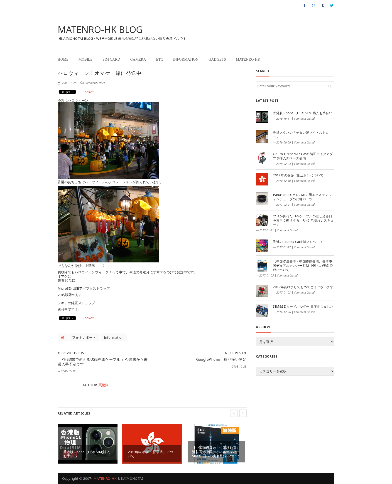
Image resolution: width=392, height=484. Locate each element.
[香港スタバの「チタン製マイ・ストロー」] (262, 136)
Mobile (85, 59)
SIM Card (111, 59)
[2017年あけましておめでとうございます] (262, 291)
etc (159, 59)
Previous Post (73, 353)
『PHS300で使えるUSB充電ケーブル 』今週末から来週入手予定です (102, 362)
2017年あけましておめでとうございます (303, 287)
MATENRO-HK (248, 59)
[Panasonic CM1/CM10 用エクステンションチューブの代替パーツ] (262, 199)
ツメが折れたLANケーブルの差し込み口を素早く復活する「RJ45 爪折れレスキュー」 (303, 220)
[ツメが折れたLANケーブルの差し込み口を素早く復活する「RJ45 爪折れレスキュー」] (262, 220)
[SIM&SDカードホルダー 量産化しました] (262, 310)
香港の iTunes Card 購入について (298, 242)
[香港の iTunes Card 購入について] (262, 246)
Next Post (234, 353)
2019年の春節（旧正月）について (150, 453)
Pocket (88, 91)
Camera (138, 59)
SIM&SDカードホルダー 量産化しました (303, 306)
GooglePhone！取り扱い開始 (221, 359)
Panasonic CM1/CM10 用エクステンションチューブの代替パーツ (302, 197)
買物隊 (103, 385)
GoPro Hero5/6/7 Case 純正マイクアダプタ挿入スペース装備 (303, 156)
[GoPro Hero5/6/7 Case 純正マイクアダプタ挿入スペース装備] (262, 158)
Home (63, 59)
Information (185, 59)
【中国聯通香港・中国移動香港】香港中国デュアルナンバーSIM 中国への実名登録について (216, 451)
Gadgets (217, 59)
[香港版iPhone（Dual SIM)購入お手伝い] (262, 117)
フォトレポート (84, 337)
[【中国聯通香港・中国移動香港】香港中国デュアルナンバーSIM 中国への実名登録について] (262, 265)
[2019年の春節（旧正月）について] (262, 179)
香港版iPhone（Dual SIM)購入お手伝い (86, 453)
